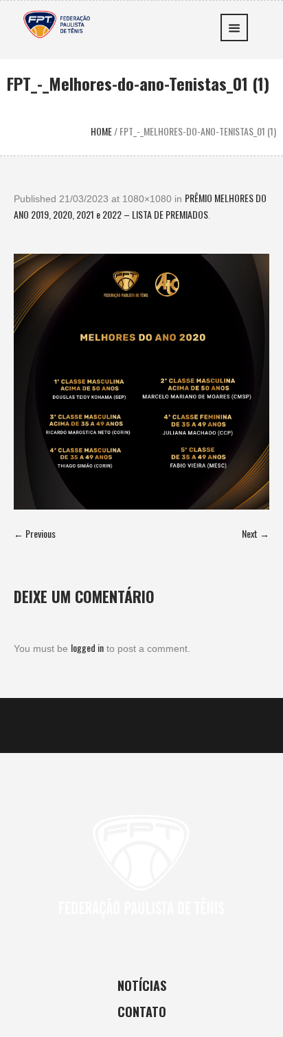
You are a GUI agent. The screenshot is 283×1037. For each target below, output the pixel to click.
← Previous (35, 533)
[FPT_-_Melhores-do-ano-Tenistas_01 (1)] (141, 382)
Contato (141, 1011)
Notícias (141, 985)
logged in (87, 647)
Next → (255, 533)
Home (101, 131)
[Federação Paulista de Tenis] (56, 23)
